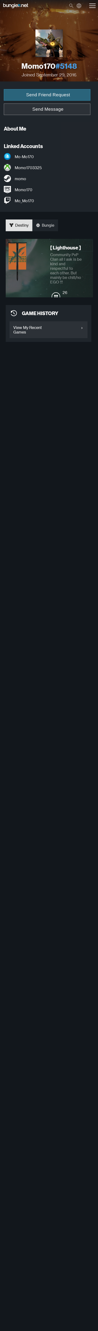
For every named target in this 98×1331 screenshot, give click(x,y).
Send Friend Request (48, 94)
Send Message (48, 109)
